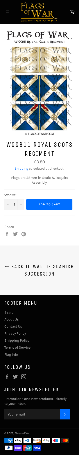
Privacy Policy (15, 333)
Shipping (21, 168)
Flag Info (11, 354)
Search (10, 312)
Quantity (10, 194)
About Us (11, 319)
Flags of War (23, 433)
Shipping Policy (16, 340)
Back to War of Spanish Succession (41, 270)
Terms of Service (17, 347)
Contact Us (13, 326)
